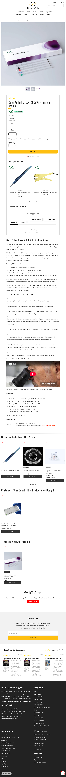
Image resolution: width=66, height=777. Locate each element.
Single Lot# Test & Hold (8, 748)
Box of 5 (12, 134)
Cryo (34, 12)
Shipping (37, 710)
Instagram (4, 766)
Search (36, 691)
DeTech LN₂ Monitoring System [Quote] (46, 668)
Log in (54, 2)
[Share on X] (33, 202)
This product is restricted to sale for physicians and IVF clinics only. (28, 139)
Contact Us (4, 735)
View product (10, 476)
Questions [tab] (23, 222)
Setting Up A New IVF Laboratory (11, 709)
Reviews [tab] (12, 222)
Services (34, 14)
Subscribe (33, 638)
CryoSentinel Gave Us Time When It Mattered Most (40, 659)
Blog (2, 758)
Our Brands (37, 694)
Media (28, 12)
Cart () (61, 2)
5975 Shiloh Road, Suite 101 (42, 735)
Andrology (21, 12)
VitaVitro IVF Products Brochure (15, 415)
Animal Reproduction (40, 762)
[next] (64, 461)
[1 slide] (30, 484)
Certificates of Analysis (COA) (10, 737)
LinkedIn (3, 761)
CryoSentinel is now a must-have (13, 659)
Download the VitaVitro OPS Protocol (17, 359)
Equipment (49, 12)
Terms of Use (38, 699)
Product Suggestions (7, 743)
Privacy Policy (38, 702)
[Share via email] (36, 202)
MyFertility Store (39, 760)
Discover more (33, 601)
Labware (41, 12)
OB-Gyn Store (38, 757)
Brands (42, 14)
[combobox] (55, 6)
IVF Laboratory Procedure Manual (11, 714)
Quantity (11, 143)
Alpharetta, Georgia (40, 737)
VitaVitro (11, 115)
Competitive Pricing (7, 745)
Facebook (4, 764)
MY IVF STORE (38, 718)
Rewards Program (39, 723)
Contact (49, 14)
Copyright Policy (39, 704)
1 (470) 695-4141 (39, 743)
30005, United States (40, 739)
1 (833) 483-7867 (39, 746)
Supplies (26, 14)
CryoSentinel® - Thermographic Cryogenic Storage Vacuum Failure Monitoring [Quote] (5, 670)
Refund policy (5, 753)
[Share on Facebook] (30, 202)
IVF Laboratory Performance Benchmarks (13, 711)
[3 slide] (35, 484)
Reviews (36, 715)
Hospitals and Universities (42, 707)
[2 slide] (33, 484)
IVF (14, 12)
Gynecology (18, 14)
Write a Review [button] (51, 219)
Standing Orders (39, 712)
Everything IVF (38, 697)
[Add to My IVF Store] (30, 187)
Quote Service (5, 750)
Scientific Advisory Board (9, 718)
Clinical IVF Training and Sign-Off (11, 716)
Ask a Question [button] (37, 219)
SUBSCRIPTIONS (39, 720)
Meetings (4, 756)
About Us (4, 740)
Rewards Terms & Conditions (43, 726)
